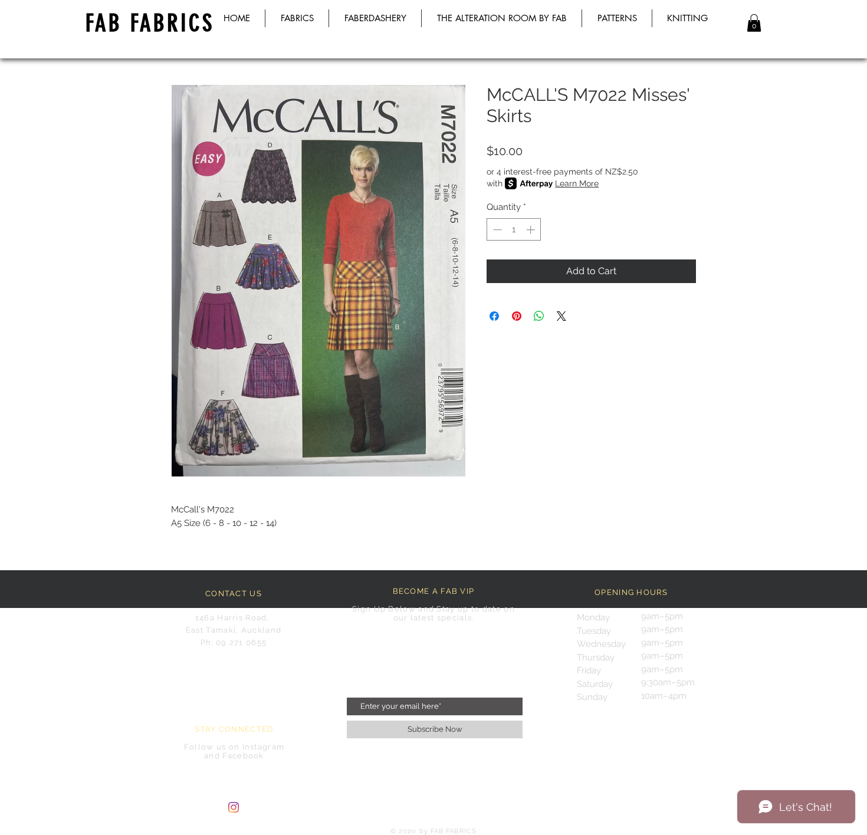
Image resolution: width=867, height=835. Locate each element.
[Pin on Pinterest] (517, 316)
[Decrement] (496, 230)
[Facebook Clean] (255, 807)
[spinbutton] (514, 230)
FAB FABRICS (150, 23)
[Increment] (532, 230)
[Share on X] (561, 316)
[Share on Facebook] (494, 316)
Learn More (577, 183)
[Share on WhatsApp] (539, 316)
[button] (754, 23)
